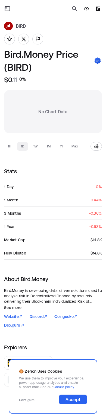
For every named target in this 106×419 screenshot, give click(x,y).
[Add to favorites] (9, 39)
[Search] (74, 8)
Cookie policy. (64, 387)
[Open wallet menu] (98, 9)
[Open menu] (7, 8)
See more (12, 307)
